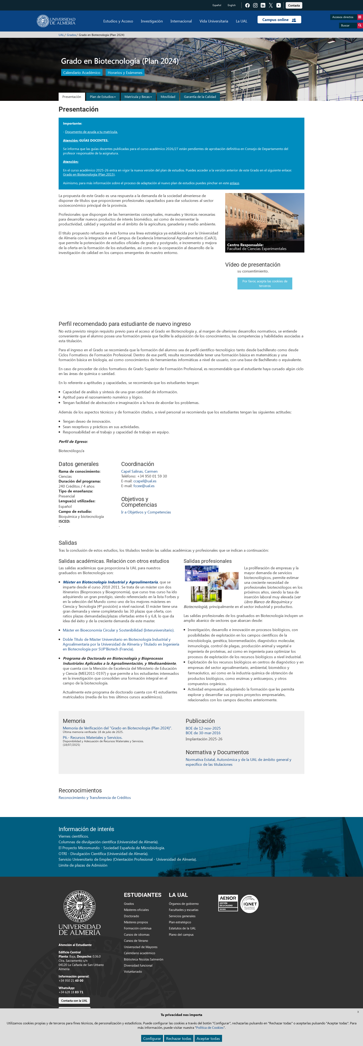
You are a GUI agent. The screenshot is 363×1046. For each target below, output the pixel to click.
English (232, 5)
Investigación (152, 21)
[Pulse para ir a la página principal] (56, 21)
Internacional (181, 21)
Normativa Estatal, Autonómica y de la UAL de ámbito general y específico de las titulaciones (238, 762)
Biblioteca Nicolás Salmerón (143, 959)
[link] (294, 4)
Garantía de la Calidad (200, 96)
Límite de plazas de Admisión (83, 865)
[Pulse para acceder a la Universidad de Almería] (80, 912)
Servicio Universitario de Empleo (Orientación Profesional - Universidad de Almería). (128, 859)
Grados (71, 35)
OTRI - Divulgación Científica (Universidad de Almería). (103, 853)
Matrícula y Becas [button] (137, 96)
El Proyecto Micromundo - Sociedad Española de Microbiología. (112, 847)
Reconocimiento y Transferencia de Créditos (95, 797)
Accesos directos (342, 17)
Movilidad (168, 96)
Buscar (345, 25)
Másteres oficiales (136, 910)
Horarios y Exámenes (125, 72)
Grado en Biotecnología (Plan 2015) (89, 174)
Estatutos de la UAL (182, 928)
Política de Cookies (210, 1027)
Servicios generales (182, 916)
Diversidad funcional (138, 965)
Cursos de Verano (136, 940)
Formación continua (137, 928)
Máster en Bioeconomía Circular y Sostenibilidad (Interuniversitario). (118, 630)
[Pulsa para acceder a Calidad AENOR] (238, 904)
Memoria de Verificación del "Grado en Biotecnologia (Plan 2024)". (117, 727)
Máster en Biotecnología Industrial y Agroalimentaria (110, 581)
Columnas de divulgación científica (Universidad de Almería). (108, 841)
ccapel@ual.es (145, 480)
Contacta (294, 5)
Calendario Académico (81, 72)
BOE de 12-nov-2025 (203, 728)
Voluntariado (133, 971)
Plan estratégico (180, 922)
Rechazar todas (178, 1038)
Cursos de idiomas (136, 934)
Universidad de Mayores (140, 947)
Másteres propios (136, 922)
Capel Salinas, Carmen (139, 471)
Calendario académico (139, 953)
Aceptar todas (208, 1038)
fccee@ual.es (144, 485)
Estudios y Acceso (118, 21)
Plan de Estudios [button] (102, 96)
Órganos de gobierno (184, 903)
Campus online (276, 19)
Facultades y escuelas (183, 910)
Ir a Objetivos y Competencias (146, 511)
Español (217, 5)
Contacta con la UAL (74, 1001)
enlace (234, 183)
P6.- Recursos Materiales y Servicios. (92, 737)
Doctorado (131, 916)
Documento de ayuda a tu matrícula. (91, 131)
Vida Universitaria (214, 21)
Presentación (71, 96)
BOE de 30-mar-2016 (203, 732)
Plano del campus (181, 934)
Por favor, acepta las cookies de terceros (264, 283)
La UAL (241, 21)
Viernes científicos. (74, 836)
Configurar (152, 1038)
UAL (61, 35)
